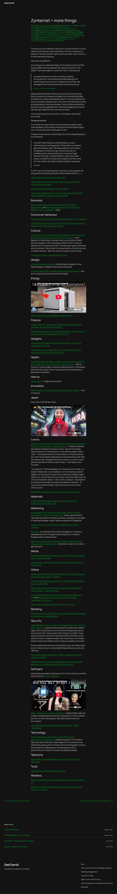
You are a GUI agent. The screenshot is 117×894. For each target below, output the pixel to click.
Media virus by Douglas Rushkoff (18, 801)
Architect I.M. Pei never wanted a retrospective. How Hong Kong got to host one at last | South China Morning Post (58, 236)
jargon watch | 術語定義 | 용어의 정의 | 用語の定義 (70, 32)
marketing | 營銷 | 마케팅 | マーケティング (55, 34)
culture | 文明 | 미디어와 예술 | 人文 (40, 27)
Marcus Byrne (36, 381)
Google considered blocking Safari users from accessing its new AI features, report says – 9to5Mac (58, 575)
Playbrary (35, 531)
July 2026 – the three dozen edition (19, 841)
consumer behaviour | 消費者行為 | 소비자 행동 (73, 25)
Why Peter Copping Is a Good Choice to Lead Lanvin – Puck (55, 492)
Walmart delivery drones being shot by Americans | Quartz (55, 390)
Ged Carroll (9, 3)
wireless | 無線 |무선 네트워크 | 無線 (54, 40)
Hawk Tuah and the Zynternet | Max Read (44, 88)
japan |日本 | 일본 (52, 32)
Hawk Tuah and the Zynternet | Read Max (48, 177)
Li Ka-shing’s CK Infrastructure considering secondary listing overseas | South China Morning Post (56, 325)
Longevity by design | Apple (42, 264)
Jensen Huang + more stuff (15, 847)
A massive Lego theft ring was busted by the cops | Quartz (55, 271)
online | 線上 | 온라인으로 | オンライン (57, 35)
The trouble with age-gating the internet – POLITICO (53, 604)
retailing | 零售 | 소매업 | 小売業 (76, 35)
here (80, 173)
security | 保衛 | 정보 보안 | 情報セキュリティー (43, 37)
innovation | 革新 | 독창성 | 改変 (39, 32)
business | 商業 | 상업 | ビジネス (39, 25)
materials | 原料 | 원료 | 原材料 (74, 34)
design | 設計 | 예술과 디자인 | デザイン (60, 27)
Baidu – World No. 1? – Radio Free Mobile (47, 713)
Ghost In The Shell (51, 676)
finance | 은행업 (53, 29)
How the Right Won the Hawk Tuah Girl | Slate (50, 189)
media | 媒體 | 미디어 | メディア (39, 35)
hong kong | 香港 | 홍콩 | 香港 (53, 30)
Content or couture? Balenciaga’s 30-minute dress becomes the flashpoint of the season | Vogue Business (58, 445)
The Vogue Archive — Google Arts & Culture (49, 255)
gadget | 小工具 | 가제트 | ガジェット (67, 29)
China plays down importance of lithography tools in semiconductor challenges (53, 738)
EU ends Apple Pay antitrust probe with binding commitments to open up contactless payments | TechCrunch (58, 332)
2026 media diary (11, 830)
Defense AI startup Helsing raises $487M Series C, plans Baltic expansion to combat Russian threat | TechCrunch (57, 663)
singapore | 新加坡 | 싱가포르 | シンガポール (67, 37)
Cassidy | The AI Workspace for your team (48, 771)
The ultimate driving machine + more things (95, 801)
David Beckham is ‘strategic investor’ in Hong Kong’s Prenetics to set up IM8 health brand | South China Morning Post (58, 363)
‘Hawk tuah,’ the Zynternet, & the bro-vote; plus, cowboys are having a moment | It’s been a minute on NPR (57, 194)
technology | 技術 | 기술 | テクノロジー (64, 39)
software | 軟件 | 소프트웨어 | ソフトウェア (42, 39)
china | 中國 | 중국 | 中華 (54, 25)
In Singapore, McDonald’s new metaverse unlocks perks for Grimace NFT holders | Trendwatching (55, 514)
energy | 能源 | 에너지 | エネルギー (40, 29)
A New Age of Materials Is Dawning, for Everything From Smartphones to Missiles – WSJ (54, 502)
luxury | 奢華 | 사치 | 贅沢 (37, 34)
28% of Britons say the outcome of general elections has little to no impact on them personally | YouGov (58, 224)
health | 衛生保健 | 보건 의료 (38, 30)
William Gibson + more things (16, 835)
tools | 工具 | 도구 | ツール (37, 40)
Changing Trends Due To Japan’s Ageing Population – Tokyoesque (58, 219)
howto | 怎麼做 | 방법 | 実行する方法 (71, 30)
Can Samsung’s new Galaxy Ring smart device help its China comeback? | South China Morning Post (56, 351)
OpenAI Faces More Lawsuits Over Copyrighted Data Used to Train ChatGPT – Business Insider (56, 589)
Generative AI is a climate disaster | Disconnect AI (51, 315)
